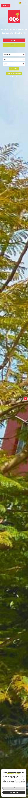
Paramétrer (13, 788)
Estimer (14, 49)
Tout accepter (14, 792)
